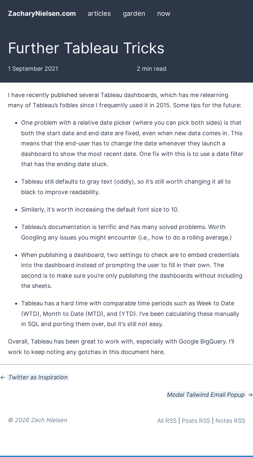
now (163, 13)
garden (134, 13)
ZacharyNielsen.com (42, 13)
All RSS (167, 420)
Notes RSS (230, 420)
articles (99, 13)
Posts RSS (196, 420)
